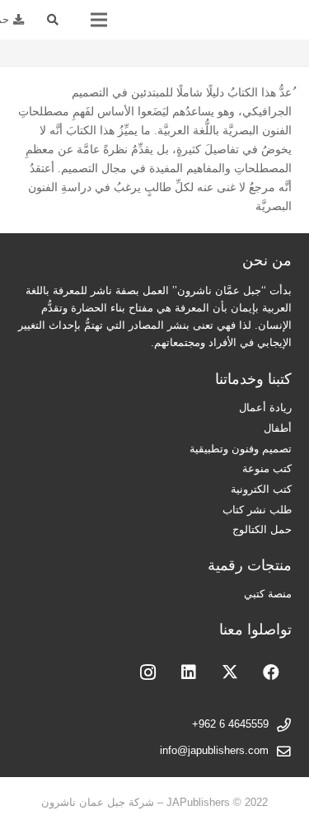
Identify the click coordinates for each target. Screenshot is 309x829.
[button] (53, 20)
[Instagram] (147, 672)
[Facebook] (271, 672)
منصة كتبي (268, 594)
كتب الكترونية (261, 489)
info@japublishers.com (214, 750)
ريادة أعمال (265, 408)
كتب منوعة (267, 469)
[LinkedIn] (188, 672)
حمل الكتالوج (262, 530)
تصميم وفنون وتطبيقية (241, 449)
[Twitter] (229, 672)
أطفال (278, 428)
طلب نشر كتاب (257, 510)
